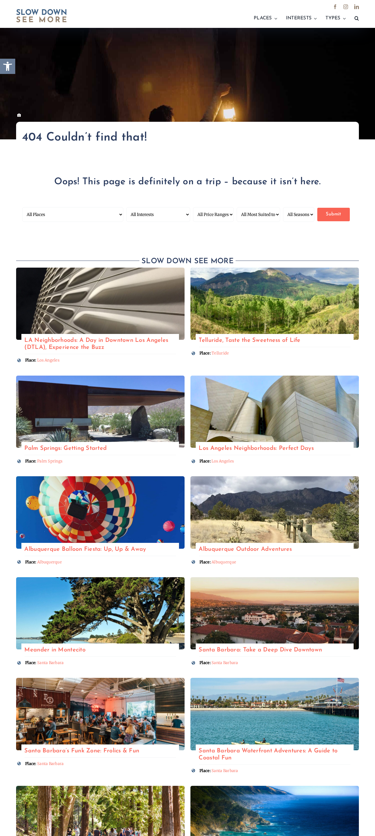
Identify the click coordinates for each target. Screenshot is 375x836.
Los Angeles (48, 360)
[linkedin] (356, 6)
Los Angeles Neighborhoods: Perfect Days (256, 448)
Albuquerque (49, 562)
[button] (356, 18)
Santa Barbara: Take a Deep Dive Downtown (260, 650)
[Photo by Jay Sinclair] (100, 579)
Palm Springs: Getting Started (65, 448)
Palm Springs (49, 461)
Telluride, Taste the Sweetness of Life (249, 340)
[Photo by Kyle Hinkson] (100, 478)
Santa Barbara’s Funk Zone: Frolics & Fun (81, 751)
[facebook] (335, 6)
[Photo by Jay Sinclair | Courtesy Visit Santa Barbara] (274, 680)
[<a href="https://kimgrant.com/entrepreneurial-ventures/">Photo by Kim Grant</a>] (100, 270)
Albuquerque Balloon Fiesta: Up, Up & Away (85, 549)
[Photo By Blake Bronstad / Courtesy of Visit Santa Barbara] (100, 680)
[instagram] (345, 6)
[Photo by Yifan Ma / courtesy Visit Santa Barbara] (274, 579)
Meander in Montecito (54, 650)
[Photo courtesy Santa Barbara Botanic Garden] (100, 788)
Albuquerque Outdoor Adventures (245, 549)
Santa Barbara (50, 662)
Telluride (220, 353)
